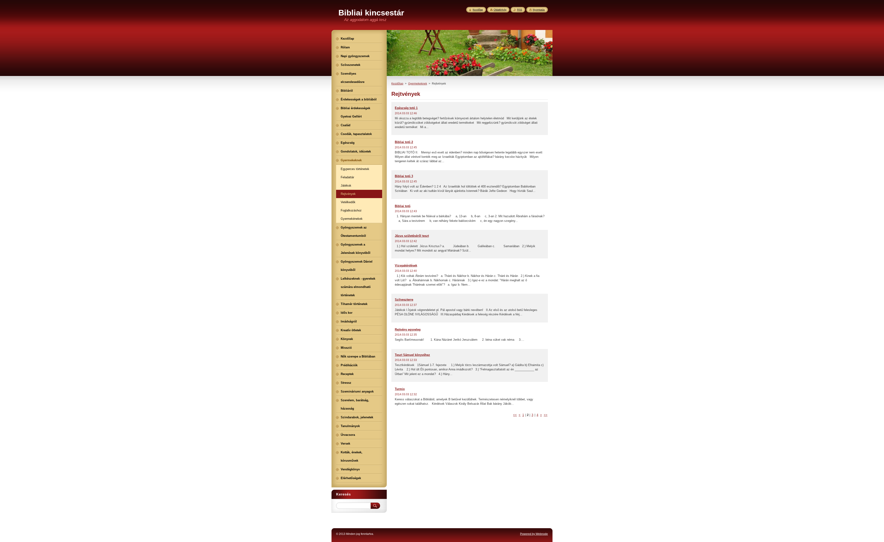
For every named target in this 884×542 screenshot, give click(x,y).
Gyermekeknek (417, 83)
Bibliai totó (402, 206)
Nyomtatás (539, 9)
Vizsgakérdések (406, 265)
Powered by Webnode (534, 534)
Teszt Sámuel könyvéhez (412, 355)
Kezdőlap (397, 83)
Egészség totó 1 (406, 108)
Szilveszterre (404, 299)
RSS (519, 9)
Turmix (400, 389)
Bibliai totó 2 (404, 142)
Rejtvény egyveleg (408, 329)
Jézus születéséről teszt (412, 235)
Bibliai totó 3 (404, 176)
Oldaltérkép (500, 9)
